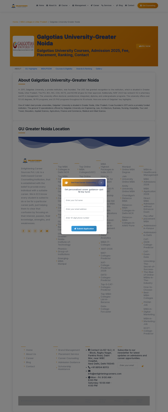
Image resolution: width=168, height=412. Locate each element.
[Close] (101, 183)
